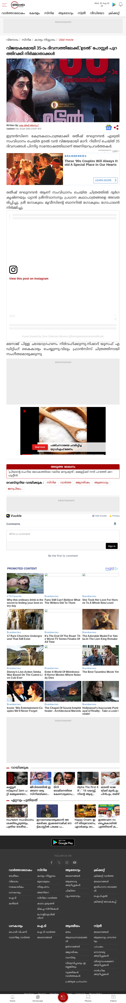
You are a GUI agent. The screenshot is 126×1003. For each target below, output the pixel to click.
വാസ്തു (70, 957)
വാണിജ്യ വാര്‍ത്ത (19, 937)
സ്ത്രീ (82, 13)
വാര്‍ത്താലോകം (13, 13)
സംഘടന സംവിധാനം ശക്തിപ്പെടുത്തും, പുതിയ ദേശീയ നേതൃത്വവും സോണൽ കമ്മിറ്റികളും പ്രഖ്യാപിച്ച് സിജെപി (20, 823)
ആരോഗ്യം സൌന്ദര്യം (105, 939)
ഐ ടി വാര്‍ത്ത (46, 932)
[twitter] (59, 862)
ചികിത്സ (70, 890)
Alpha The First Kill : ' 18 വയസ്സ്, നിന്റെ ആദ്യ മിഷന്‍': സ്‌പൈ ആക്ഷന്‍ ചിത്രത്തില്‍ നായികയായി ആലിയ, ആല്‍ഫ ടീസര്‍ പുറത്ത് (87, 791)
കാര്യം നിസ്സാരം (44, 40)
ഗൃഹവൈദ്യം (72, 896)
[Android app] (63, 842)
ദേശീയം (14, 876)
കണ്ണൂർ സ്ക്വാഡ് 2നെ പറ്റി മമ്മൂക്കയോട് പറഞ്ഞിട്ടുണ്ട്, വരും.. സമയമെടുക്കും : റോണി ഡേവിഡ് (17, 791)
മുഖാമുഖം (43, 881)
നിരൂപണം (43, 887)
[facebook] (51, 862)
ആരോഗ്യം (65, 13)
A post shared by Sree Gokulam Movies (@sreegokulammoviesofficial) (63, 336)
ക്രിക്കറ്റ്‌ (114, 13)
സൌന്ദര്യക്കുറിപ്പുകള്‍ (101, 954)
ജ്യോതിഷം (83, 483)
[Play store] (114, 4)
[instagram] (75, 862)
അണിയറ (43, 892)
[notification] (120, 4)
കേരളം (34, 13)
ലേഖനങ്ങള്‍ (72, 876)
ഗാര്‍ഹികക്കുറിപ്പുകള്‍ (101, 972)
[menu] (5, 5)
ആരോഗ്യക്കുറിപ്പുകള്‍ (72, 883)
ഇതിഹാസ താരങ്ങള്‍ (105, 889)
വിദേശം (14, 881)
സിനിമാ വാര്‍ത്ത (47, 898)
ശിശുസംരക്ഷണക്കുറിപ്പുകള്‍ (104, 963)
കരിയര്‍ (13, 903)
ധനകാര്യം (15, 892)
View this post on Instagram (28, 278)
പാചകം (98, 946)
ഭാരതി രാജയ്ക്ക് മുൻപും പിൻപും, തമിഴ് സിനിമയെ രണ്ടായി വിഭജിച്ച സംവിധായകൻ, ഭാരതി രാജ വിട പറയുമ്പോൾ (111, 791)
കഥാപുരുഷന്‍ (45, 903)
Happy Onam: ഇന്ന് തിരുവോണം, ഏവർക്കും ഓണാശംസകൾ (85, 823)
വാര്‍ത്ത (65, 483)
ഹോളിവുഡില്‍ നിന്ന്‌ (46, 916)
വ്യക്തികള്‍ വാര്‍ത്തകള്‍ (72, 974)
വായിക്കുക (20, 768)
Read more (40, 447)
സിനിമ (49, 13)
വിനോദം (12, 40)
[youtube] (67, 862)
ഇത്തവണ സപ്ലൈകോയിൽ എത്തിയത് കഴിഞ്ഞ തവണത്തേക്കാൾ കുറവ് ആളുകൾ (108, 823)
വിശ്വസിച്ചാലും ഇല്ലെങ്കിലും (75, 965)
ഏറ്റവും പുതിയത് (24, 800)
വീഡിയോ (97, 13)
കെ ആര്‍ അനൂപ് (29, 125)
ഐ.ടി (12, 898)
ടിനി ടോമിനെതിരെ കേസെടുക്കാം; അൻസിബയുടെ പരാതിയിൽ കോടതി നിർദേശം (64, 791)
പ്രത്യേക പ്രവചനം (76, 981)
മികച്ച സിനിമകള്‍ (48, 909)
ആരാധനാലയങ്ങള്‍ (76, 939)
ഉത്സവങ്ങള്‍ (72, 946)
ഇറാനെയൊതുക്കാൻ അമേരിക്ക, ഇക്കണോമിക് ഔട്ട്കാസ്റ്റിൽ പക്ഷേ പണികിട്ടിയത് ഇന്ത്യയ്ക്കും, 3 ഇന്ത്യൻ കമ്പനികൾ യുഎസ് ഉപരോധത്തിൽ (54, 823)
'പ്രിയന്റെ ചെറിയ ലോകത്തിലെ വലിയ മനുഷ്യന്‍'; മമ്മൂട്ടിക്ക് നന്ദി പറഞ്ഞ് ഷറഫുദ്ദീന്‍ (60, 473)
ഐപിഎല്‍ (100, 896)
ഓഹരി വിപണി (18, 932)
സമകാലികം (16, 887)
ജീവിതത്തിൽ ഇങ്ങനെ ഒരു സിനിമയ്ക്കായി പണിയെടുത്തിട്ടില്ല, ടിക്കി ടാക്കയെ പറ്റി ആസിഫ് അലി (40, 791)
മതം (68, 932)
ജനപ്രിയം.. (15, 489)
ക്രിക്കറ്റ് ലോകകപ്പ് (105, 901)
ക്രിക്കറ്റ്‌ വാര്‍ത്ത (104, 876)
